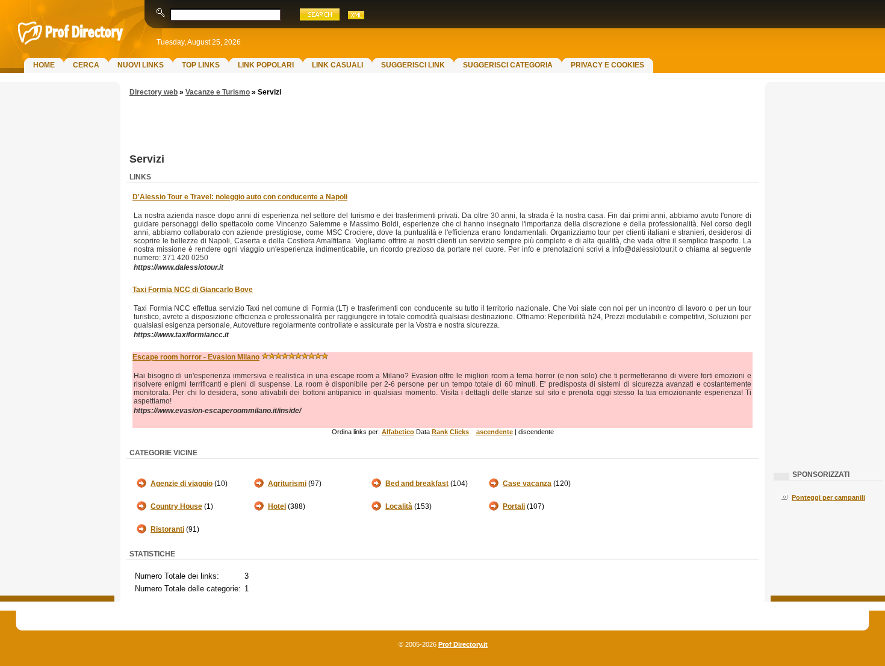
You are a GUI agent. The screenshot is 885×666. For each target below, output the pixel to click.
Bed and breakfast (417, 483)
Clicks (459, 431)
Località (398, 506)
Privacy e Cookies (607, 65)
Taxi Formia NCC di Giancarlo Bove (192, 289)
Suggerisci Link (413, 65)
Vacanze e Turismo (217, 92)
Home (44, 65)
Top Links (201, 65)
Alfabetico (398, 431)
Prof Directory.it (463, 644)
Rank (440, 431)
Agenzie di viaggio (182, 483)
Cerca (86, 65)
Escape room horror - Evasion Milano (195, 357)
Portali (514, 506)
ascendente (494, 431)
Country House (176, 506)
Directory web (153, 92)
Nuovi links (140, 65)
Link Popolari (266, 65)
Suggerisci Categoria (508, 65)
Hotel (277, 506)
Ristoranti (167, 529)
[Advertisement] (57, 280)
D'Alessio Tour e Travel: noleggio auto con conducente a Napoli (239, 197)
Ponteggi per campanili (828, 497)
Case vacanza (527, 483)
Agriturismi (287, 483)
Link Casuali (337, 65)
